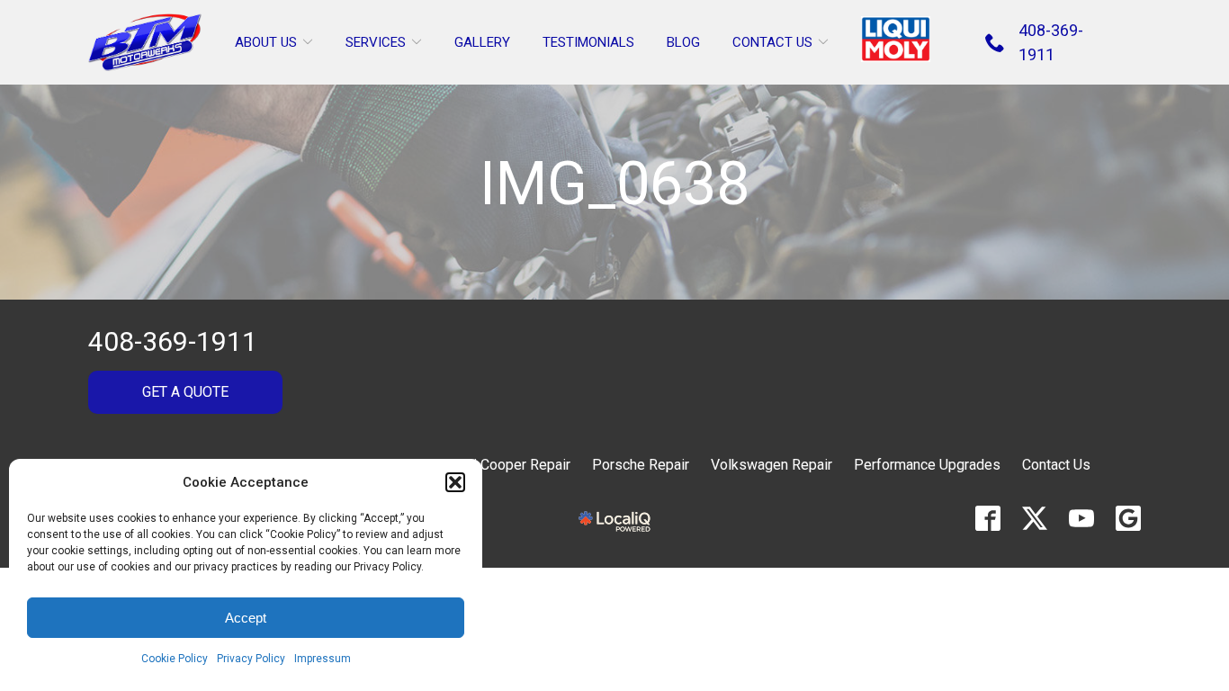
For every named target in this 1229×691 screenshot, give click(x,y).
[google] (1128, 518)
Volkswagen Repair (771, 464)
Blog (683, 42)
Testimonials (588, 42)
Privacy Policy (251, 658)
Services (375, 42)
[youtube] (1081, 518)
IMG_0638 (614, 185)
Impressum (322, 658)
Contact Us (772, 42)
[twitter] (1034, 518)
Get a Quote (185, 391)
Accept (245, 617)
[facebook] (987, 518)
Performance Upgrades (927, 464)
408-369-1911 (172, 341)
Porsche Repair (640, 464)
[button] (455, 482)
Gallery (482, 42)
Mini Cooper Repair (510, 464)
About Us (266, 42)
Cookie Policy (174, 658)
